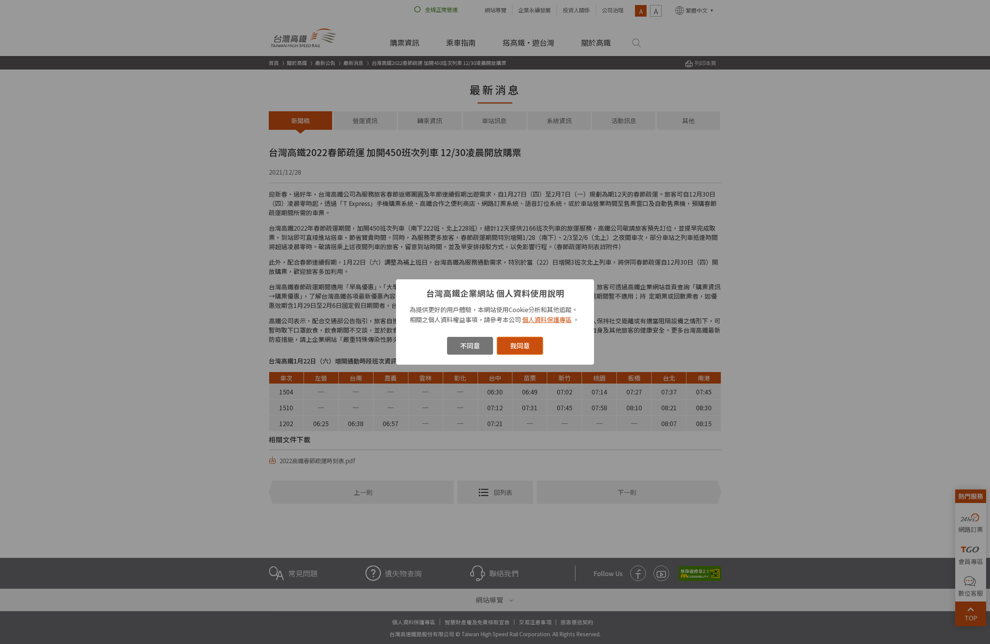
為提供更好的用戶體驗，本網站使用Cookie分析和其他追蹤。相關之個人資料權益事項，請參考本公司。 (494, 314)
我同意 (520, 345)
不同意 (470, 345)
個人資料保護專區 (547, 319)
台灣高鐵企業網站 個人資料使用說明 (495, 293)
